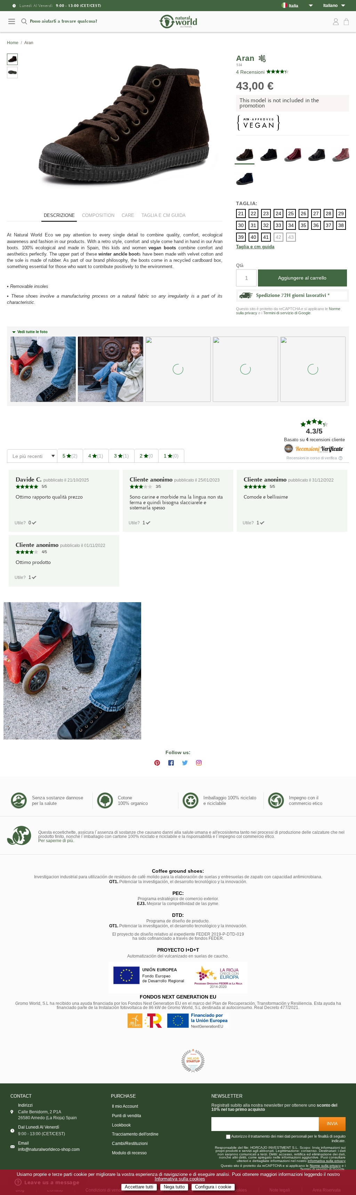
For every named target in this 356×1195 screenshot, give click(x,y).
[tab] (59, 216)
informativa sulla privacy (327, 1161)
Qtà (239, 265)
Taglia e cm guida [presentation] (163, 215)
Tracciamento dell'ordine (135, 1134)
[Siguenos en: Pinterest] (157, 763)
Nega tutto (174, 1187)
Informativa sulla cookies (180, 1179)
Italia (293, 5)
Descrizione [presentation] (59, 215)
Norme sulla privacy (325, 1166)
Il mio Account (125, 1106)
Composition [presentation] (98, 215)
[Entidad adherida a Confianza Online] (162, 1061)
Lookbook (121, 1125)
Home (12, 43)
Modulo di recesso (129, 1152)
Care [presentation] (128, 215)
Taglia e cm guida (255, 247)
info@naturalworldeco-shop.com (49, 1149)
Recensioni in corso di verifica (312, 458)
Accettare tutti (139, 1187)
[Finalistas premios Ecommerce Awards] (193, 1061)
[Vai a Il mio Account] (336, 22)
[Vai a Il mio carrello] (347, 22)
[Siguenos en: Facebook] (171, 763)
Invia (332, 1123)
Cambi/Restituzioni (130, 1143)
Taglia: (247, 203)
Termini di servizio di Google (286, 313)
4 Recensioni (250, 72)
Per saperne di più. (56, 840)
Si (30, 522)
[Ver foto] (72, 671)
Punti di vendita (126, 1115)
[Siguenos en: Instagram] (199, 763)
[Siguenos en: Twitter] (185, 763)
